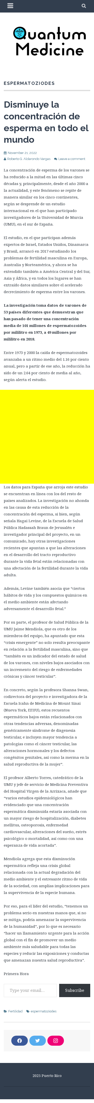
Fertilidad (15, 1011)
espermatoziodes (43, 1011)
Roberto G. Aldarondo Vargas (28, 159)
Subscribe (74, 990)
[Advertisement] (47, 437)
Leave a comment (71, 159)
